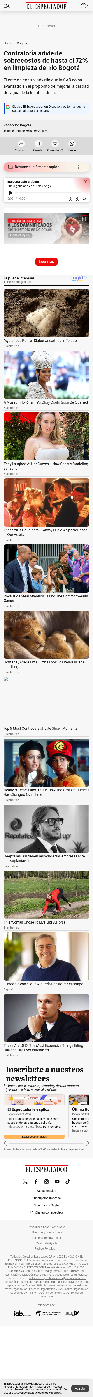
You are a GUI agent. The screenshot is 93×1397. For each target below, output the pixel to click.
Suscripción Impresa (46, 1198)
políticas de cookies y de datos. (42, 1392)
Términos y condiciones (46, 1232)
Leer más (46, 261)
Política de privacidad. (71, 1149)
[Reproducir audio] (10, 193)
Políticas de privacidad (46, 1237)
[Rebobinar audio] (70, 199)
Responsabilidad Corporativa (46, 1227)
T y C (43, 1149)
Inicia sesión (16, 1127)
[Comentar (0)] (55, 144)
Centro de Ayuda (46, 1243)
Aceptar (80, 1388)
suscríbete (35, 1127)
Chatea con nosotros (49, 1212)
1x (84, 198)
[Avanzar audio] (77, 199)
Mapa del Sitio (46, 1191)
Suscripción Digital (46, 1205)
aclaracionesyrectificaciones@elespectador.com (57, 1278)
